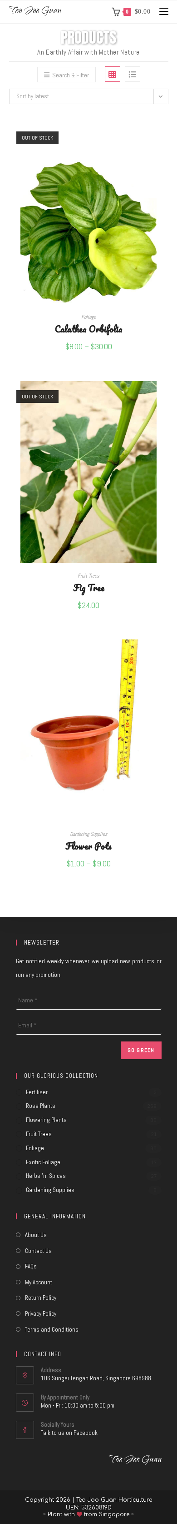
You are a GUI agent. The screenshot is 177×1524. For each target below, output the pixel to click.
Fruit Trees (88, 575)
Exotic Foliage (43, 1162)
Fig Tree (88, 587)
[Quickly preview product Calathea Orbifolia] (165, 138)
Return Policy (40, 1298)
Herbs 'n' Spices (46, 1176)
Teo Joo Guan (35, 12)
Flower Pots (88, 845)
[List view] (132, 74)
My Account (38, 1282)
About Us (36, 1235)
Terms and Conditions (52, 1329)
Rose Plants (40, 1106)
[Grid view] (112, 74)
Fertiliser (37, 1092)
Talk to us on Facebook (69, 1433)
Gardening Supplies (89, 834)
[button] (165, 162)
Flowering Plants (46, 1120)
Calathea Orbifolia (89, 328)
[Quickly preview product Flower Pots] (165, 655)
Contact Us (38, 1251)
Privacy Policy (40, 1314)
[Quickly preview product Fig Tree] (165, 397)
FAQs (31, 1266)
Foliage (88, 317)
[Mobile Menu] (160, 11)
